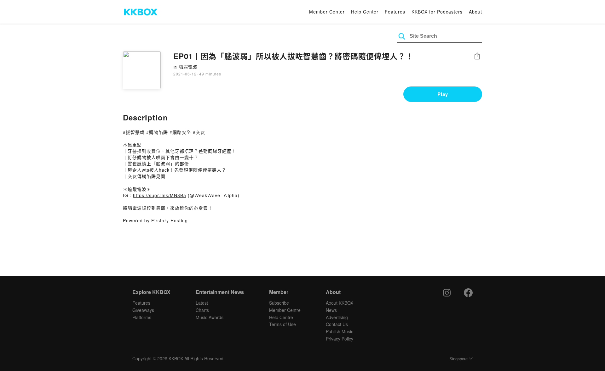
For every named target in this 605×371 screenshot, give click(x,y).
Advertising (337, 317)
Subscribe (279, 303)
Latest (202, 303)
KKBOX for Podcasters (437, 11)
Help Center (364, 11)
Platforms (141, 317)
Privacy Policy (339, 338)
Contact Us (337, 324)
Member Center (327, 11)
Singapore (458, 359)
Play (442, 94)
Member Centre (285, 310)
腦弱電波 (188, 67)
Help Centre (281, 317)
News (331, 310)
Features (395, 11)
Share (477, 56)
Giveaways (143, 310)
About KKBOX (339, 303)
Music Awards (209, 317)
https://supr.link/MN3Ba (159, 195)
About (475, 11)
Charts (202, 310)
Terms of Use (282, 324)
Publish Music (339, 331)
